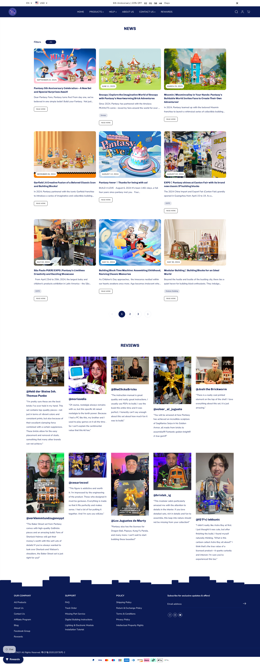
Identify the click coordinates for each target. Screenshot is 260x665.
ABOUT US (128, 11)
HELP (112, 11)
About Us (18, 608)
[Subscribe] (244, 604)
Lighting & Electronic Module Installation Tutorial (79, 627)
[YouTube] (180, 615)
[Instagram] (175, 615)
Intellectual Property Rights (129, 625)
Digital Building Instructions (78, 619)
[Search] (236, 12)
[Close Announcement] (237, 3)
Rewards (18, 636)
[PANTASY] (12, 11)
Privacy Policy (123, 619)
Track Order (71, 608)
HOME (80, 11)
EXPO (168, 203)
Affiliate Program (22, 619)
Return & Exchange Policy (129, 608)
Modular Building (172, 291)
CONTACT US (146, 11)
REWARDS (166, 11)
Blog (16, 625)
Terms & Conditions (125, 613)
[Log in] (242, 12)
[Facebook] (170, 615)
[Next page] (148, 314)
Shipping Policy (124, 602)
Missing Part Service (75, 613)
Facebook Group (22, 630)
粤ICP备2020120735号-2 (53, 652)
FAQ (67, 602)
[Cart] (248, 12)
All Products (20, 602)
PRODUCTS (95, 11)
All (51, 42)
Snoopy (103, 115)
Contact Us (19, 613)
